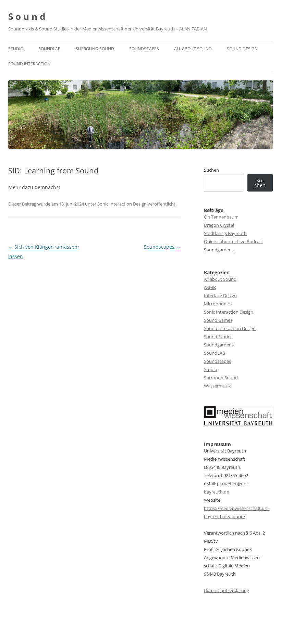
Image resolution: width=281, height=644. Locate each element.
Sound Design (242, 49)
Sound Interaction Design (230, 328)
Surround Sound (95, 49)
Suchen (211, 170)
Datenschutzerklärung (226, 590)
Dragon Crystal (219, 225)
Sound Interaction (29, 64)
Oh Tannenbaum (221, 217)
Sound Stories (218, 336)
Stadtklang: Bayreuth (225, 233)
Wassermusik (217, 386)
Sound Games (218, 320)
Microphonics (218, 304)
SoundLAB (49, 49)
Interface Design (220, 295)
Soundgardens (219, 250)
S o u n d (26, 16)
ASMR (210, 287)
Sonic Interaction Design (122, 204)
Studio (15, 49)
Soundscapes (144, 49)
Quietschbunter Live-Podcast (233, 241)
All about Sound (193, 49)
